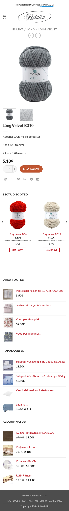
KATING (44, 495)
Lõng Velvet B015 (51, 234)
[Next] (61, 73)
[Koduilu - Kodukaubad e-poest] (34, 17)
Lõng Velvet (47, 29)
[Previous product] (38, 35)
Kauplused (13, 500)
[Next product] (31, 35)
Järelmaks (55, 500)
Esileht (17, 29)
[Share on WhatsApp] (6, 179)
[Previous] (8, 73)
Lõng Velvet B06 (18, 234)
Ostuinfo (41, 500)
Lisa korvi (31, 168)
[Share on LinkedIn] (38, 179)
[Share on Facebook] (12, 179)
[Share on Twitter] (19, 179)
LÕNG (31, 29)
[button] (4, 17)
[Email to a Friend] (25, 179)
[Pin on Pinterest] (31, 179)
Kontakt (27, 500)
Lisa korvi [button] (17, 250)
